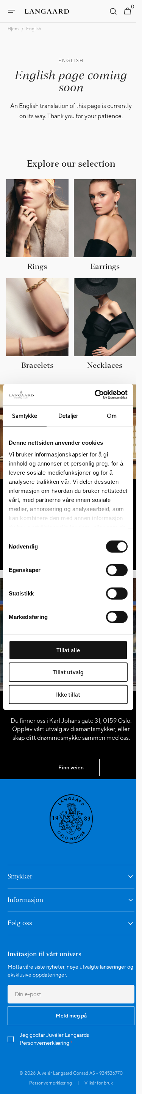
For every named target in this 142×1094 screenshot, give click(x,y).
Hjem (13, 28)
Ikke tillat (68, 694)
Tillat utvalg (68, 672)
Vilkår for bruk (96, 1086)
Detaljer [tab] (68, 415)
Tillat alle (68, 650)
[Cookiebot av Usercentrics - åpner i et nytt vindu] (96, 395)
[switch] (117, 570)
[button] (11, 11)
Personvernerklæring (44, 1046)
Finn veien (68, 770)
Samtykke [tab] (24, 415)
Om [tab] (112, 415)
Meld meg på (68, 1019)
